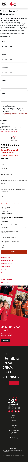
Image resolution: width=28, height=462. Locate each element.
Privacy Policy (14, 427)
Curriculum (13, 415)
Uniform (3, 273)
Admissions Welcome (7, 257)
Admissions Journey (6, 263)
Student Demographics (7, 279)
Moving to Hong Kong (6, 282)
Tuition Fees (4, 269)
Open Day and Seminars (7, 260)
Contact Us (13, 420)
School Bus (4, 276)
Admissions (14, 418)
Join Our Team (14, 425)
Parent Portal (14, 423)
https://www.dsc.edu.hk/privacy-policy (9, 131)
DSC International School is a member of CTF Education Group (12, 451)
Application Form (5, 266)
